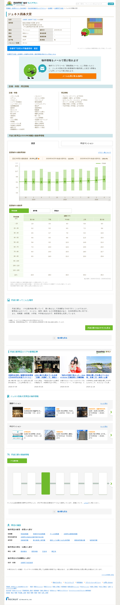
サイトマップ (69, 582)
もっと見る (103, 403)
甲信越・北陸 (22, 592)
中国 (39, 592)
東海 (28, 592)
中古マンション (84, 586)
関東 (16, 592)
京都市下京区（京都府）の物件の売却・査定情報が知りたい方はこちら (31, 54)
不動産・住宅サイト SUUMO (16, 8)
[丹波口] (46, 483)
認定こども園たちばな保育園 (60, 540)
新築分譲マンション (73, 586)
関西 (32, 592)
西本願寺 (24, 551)
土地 (109, 586)
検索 (111, 4)
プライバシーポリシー (93, 582)
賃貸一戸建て (56, 586)
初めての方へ (57, 582)
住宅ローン (53, 590)
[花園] (88, 483)
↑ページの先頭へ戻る (108, 574)
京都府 (50, 8)
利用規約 (80, 582)
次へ (111, 483)
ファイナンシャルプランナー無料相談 (80, 590)
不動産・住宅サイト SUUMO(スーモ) (17, 586)
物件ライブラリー (63, 590)
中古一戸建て (103, 586)
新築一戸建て (94, 586)
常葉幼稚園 (24, 534)
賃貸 (31, 586)
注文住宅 (8, 590)
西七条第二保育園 (39, 540)
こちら (86, 503)
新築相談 (36, 590)
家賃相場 (64, 586)
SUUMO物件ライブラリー (37, 8)
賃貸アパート (48, 586)
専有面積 (14, 211)
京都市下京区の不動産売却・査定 (24, 48)
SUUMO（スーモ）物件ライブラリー (22, 3)
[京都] (17, 483)
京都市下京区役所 (27, 562)
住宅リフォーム (16, 590)
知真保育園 (93, 540)
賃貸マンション (38, 586)
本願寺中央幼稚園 (39, 534)
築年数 (35, 211)
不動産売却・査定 (27, 590)
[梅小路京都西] (31, 483)
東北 (12, 592)
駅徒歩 (56, 211)
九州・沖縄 (45, 592)
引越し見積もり (44, 590)
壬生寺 (44, 551)
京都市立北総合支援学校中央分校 (32, 537)
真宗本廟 (35, 551)
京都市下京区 (59, 8)
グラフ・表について (104, 152)
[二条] (60, 483)
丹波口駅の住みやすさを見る (99, 328)
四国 (35, 592)
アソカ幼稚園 (54, 534)
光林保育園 (24, 540)
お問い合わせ (108, 582)
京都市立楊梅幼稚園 (70, 534)
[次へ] (111, 412)
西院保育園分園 (79, 540)
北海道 (8, 592)
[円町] (74, 483)
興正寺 (54, 551)
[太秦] (103, 483)
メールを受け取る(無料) (72, 76)
